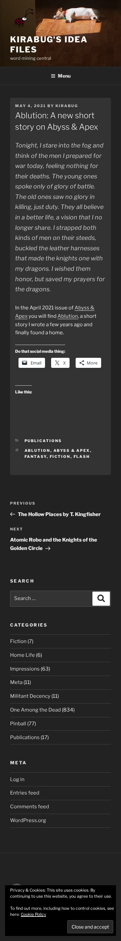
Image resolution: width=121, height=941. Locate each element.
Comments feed (29, 807)
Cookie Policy (33, 914)
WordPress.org (28, 820)
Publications (43, 440)
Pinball (18, 724)
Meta (16, 682)
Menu (64, 76)
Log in (17, 779)
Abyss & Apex (71, 450)
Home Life (22, 655)
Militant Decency (30, 696)
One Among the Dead (35, 710)
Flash (82, 456)
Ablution (67, 316)
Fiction (60, 456)
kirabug (66, 105)
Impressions (25, 669)
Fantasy (36, 456)
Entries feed (24, 793)
